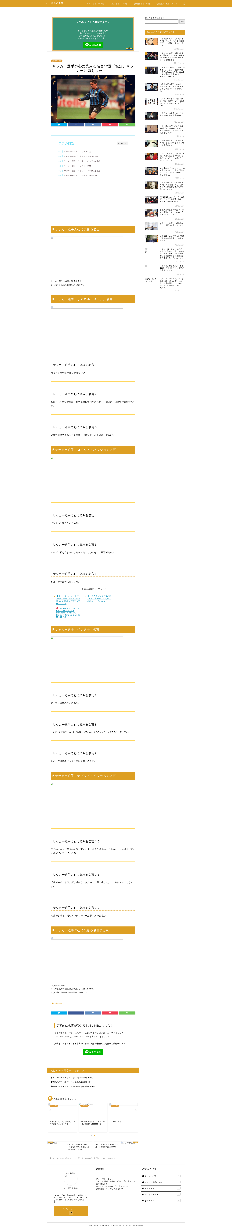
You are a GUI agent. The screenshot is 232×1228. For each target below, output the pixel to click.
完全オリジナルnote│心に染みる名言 (112, 1186)
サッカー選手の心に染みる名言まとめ (80, 175)
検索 (182, 21)
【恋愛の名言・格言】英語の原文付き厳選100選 (72, 1087)
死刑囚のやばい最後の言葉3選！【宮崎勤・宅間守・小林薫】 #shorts (99, 598)
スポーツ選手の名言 (162, 1182)
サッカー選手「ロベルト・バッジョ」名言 (82, 161)
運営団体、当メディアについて (109, 1189)
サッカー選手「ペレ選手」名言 (77, 165)
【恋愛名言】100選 (141, 4)
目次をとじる (122, 143)
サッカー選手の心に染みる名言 (77, 151)
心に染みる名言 (55, 3)
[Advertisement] (93, 204)
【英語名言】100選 (118, 4)
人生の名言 (162, 1188)
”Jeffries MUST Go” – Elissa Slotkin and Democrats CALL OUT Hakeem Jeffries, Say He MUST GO (68, 612)
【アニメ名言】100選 (94, 4)
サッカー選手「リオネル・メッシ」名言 (81, 156)
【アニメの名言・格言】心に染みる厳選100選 (71, 1078)
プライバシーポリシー (105, 1179)
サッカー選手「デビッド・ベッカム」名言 (82, 170)
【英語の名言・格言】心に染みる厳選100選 (70, 1082)
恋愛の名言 (162, 1201)
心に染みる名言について (167, 4)
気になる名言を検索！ (154, 18)
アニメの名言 (162, 1176)
